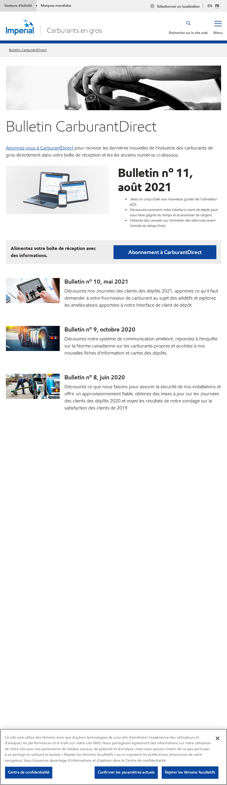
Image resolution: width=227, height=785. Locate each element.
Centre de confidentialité (28, 772)
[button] (218, 27)
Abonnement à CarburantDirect (165, 252)
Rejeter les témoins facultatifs (190, 772)
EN (209, 5)
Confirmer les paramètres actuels (126, 772)
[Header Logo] (54, 27)
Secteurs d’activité (18, 5)
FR (217, 6)
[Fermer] (217, 738)
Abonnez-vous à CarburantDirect (39, 148)
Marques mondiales (56, 5)
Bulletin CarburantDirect (28, 49)
